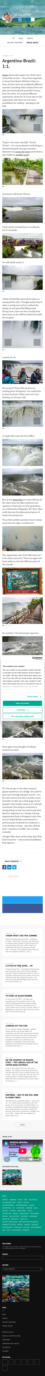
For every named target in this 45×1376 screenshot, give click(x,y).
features (21, 1208)
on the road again (10, 1222)
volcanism (17, 1230)
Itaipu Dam (18, 499)
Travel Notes (32, 43)
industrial (22, 1211)
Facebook (16, 19)
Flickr (37, 1362)
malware (33, 1216)
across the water (22, 151)
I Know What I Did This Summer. (21, 935)
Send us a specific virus (11, 1336)
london (25, 1216)
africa (5, 1200)
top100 (26, 1227)
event (32, 1205)
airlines (13, 1200)
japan (16, 1213)
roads (20, 1225)
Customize (21, 710)
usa (9, 1230)
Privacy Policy (8, 1332)
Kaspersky (6, 1340)
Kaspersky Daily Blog (10, 1343)
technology (7, 1227)
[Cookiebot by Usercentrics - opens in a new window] (32, 658)
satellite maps (22, 154)
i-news (13, 1211)
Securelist (6, 1347)
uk (4, 1230)
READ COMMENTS (13, 861)
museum (15, 1219)
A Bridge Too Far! (16, 1025)
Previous (8, 127)
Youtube (30, 1362)
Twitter (20, 19)
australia (33, 1200)
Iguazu (5, 75)
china (26, 1202)
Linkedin (28, 19)
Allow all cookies (22, 703)
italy (30, 1211)
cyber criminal (8, 1205)
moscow (6, 1219)
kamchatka (25, 1213)
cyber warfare (22, 1205)
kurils (5, 1216)
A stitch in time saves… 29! (19, 965)
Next (37, 127)
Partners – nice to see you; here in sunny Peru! (22, 1096)
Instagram (24, 19)
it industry (7, 1213)
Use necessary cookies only (22, 716)
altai (20, 1200)
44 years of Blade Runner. (19, 995)
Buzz (21, 38)
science (35, 1225)
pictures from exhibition (29, 1222)
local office (14, 1216)
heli (36, 1208)
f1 (14, 1208)
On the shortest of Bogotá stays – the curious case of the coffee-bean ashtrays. (22, 1062)
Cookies (5, 1351)
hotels (5, 1211)
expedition (7, 1208)
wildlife (26, 1230)
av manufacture (9, 1202)
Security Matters (14, 43)
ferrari (29, 1208)
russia (27, 1225)
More (22, 1125)
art (26, 1200)
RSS (4, 1368)
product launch (9, 1225)
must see (24, 1219)
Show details (32, 696)
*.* (13, 38)
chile (20, 1202)
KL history (35, 1213)
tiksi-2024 (18, 1227)
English (36, 3)
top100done (36, 1227)
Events (30, 38)
